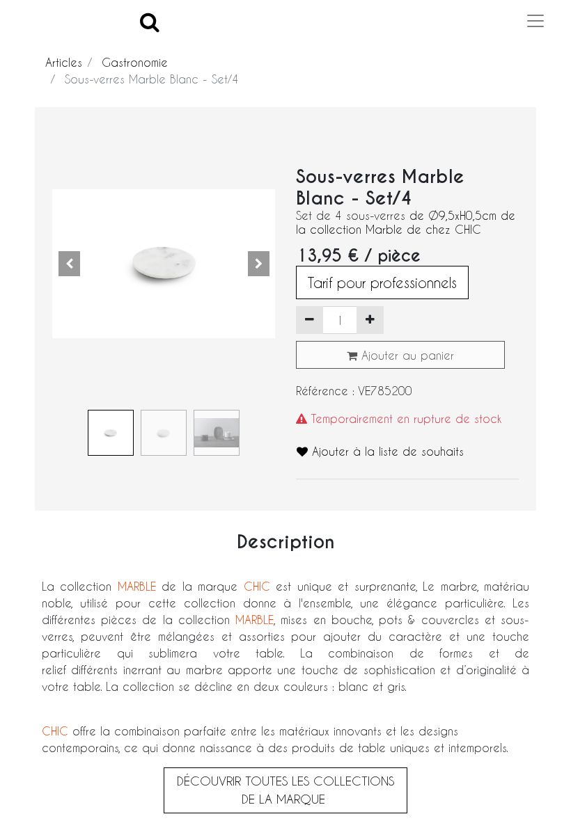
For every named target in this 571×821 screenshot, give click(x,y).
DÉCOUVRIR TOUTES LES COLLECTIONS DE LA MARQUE (285, 790)
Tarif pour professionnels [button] (382, 282)
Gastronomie (135, 62)
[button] (69, 263)
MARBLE (137, 586)
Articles (63, 62)
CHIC (257, 586)
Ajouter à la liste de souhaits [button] (386, 451)
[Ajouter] (370, 320)
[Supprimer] (309, 320)
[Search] (150, 21)
